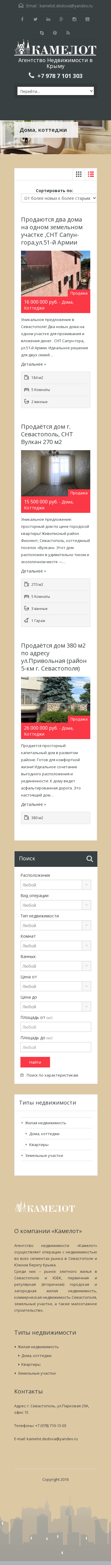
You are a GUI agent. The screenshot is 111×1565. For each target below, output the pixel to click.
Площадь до (36, 1037)
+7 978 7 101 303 (60, 76)
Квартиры (39, 1144)
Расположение (35, 875)
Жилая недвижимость (45, 1122)
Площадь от (36, 1017)
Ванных (28, 956)
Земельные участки (44, 1155)
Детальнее (32, 364)
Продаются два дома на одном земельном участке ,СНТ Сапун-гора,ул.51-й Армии (52, 230)
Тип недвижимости (39, 916)
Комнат (28, 936)
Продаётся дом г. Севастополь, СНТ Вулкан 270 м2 (47, 434)
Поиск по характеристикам (52, 1075)
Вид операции (34, 895)
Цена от (28, 976)
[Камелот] (55, 48)
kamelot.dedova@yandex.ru (66, 6)
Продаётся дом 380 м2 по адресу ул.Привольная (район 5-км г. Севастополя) (54, 656)
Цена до (28, 997)
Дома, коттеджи (44, 1133)
